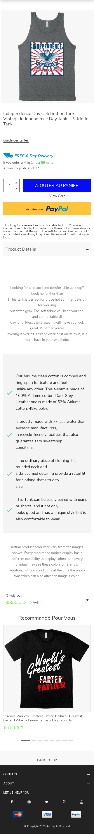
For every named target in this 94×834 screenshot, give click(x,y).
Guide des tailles (16, 140)
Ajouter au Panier (57, 185)
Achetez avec (35, 209)
